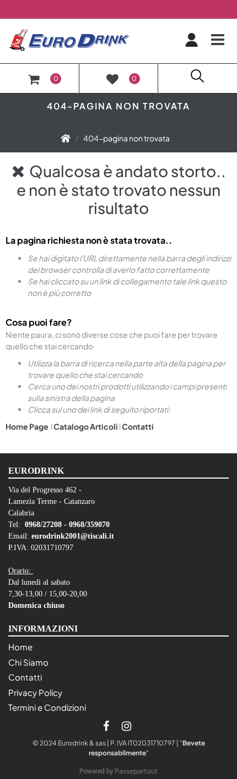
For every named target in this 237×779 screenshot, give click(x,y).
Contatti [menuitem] (25, 677)
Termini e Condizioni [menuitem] (47, 707)
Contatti (138, 426)
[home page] (65, 138)
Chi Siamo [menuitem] (28, 662)
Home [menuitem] (20, 646)
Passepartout (136, 771)
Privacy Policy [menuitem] (35, 692)
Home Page (28, 426)
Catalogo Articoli (85, 426)
